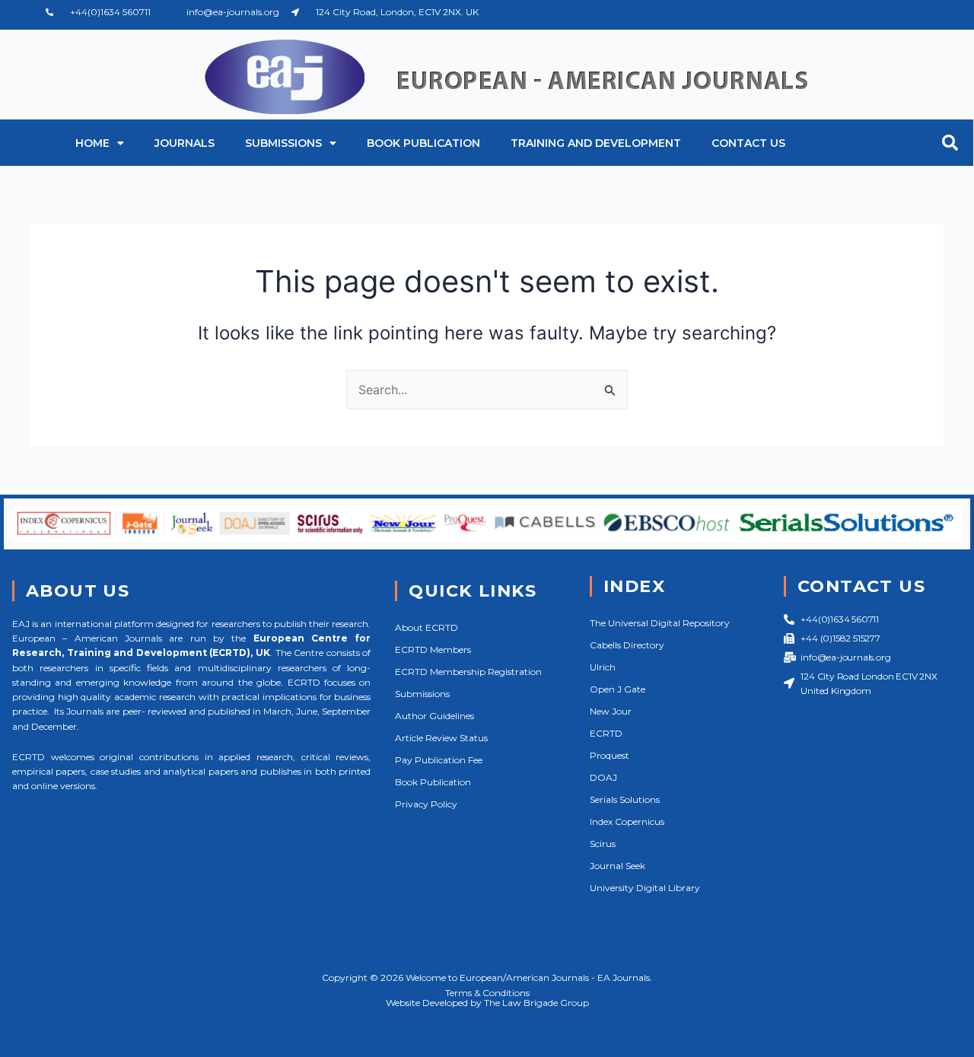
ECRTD (606, 733)
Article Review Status (441, 737)
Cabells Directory (627, 645)
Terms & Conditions (487, 992)
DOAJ (603, 777)
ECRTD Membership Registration (468, 671)
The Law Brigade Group (536, 1002)
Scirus (603, 843)
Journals (184, 143)
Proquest (609, 755)
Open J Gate (617, 689)
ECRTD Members (433, 649)
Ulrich (603, 667)
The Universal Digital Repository (660, 623)
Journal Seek (617, 865)
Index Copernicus (627, 821)
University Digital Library (645, 887)
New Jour (611, 711)
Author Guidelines (434, 715)
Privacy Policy (426, 804)
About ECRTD (426, 627)
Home (92, 143)
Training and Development (596, 143)
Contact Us (748, 143)
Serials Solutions (625, 799)
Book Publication (423, 143)
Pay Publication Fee (438, 760)
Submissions (283, 143)
